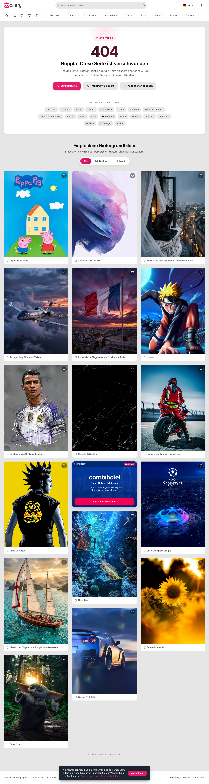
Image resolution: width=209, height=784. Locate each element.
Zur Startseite (69, 85)
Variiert (65, 109)
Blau (143, 15)
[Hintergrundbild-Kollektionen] (14, 16)
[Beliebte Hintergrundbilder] (6, 16)
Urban (91, 109)
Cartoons (191, 15)
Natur (79, 109)
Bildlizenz (51, 777)
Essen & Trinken (153, 109)
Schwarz (109, 116)
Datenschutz (37, 777)
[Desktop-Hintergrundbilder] (29, 16)
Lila (121, 123)
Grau (91, 123)
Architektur (90, 15)
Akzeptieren (137, 773)
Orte (93, 116)
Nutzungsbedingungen (16, 777)
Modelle (134, 109)
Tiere (121, 109)
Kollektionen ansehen (140, 85)
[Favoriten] (22, 16)
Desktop (103, 161)
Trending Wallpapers (102, 85)
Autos (129, 15)
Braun (173, 15)
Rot (124, 116)
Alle (86, 161)
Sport (82, 116)
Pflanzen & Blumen (51, 116)
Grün (150, 116)
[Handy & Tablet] (37, 16)
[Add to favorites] (64, 175)
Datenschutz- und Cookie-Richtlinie (100, 776)
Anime (71, 15)
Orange (106, 123)
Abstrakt (54, 15)
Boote (158, 15)
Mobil (122, 161)
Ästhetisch (111, 15)
